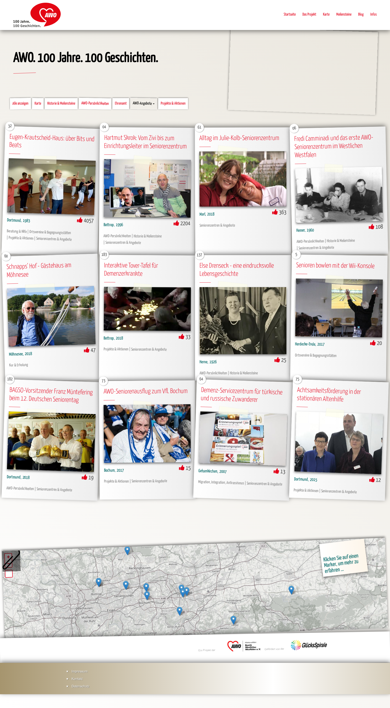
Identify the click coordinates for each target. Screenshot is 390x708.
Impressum (80, 671)
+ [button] (8, 557)
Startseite (290, 14)
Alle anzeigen (20, 104)
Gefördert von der (274, 649)
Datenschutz (80, 686)
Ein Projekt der (207, 650)
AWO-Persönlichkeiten (95, 103)
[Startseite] (37, 15)
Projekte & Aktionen (173, 103)
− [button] (8, 564)
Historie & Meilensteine (61, 103)
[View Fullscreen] (8, 573)
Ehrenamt (121, 103)
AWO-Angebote (142, 104)
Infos (373, 14)
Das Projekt (309, 14)
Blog (361, 14)
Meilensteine (343, 14)
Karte (326, 14)
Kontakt (77, 678)
